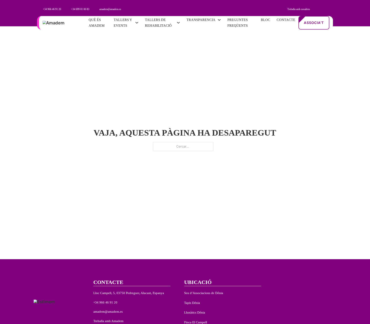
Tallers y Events (123, 22)
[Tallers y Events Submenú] (137, 22)
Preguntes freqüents (237, 22)
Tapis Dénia (192, 303)
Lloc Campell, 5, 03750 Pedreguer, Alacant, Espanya (128, 293)
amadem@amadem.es (108, 311)
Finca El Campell (195, 322)
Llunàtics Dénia (194, 312)
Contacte (286, 20)
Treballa (98, 321)
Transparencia (200, 20)
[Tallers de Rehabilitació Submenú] (178, 22)
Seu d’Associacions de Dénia (203, 293)
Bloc (265, 20)
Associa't (314, 23)
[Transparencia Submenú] (219, 20)
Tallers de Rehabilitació (158, 22)
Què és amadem (96, 22)
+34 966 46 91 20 (105, 302)
